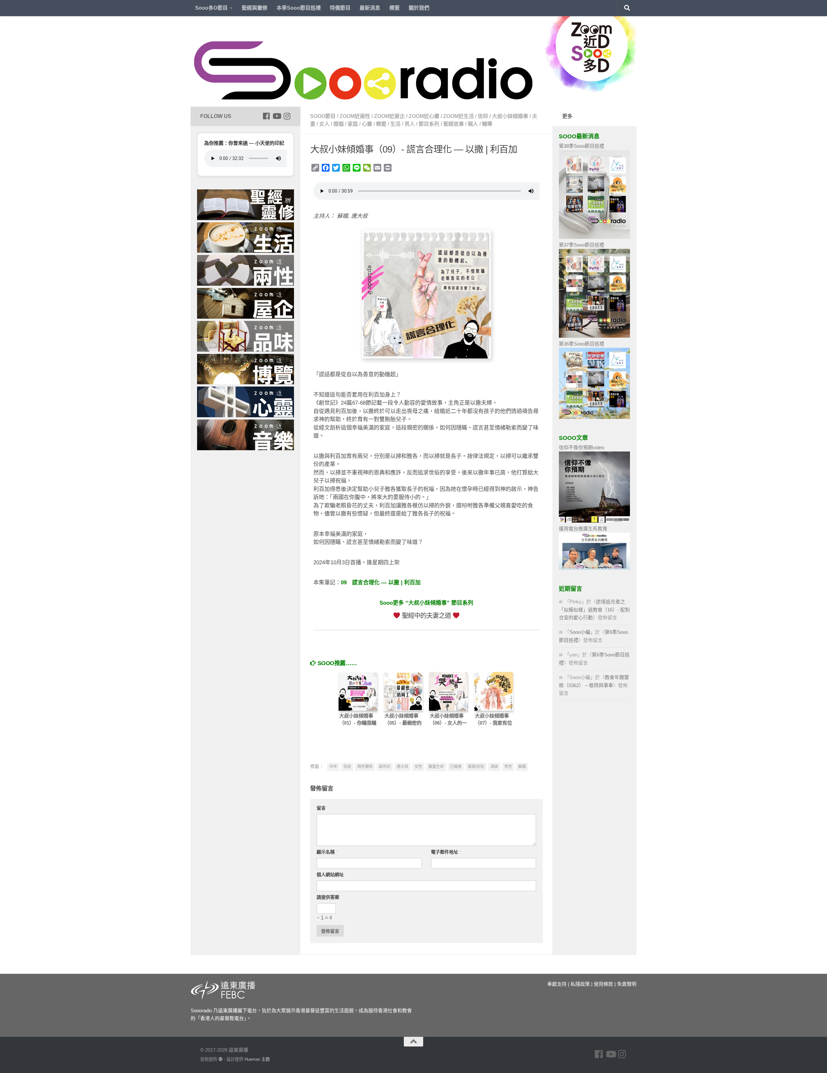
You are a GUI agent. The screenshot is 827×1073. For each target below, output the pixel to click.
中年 (333, 766)
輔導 (487, 124)
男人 (409, 124)
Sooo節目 (323, 116)
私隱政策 (580, 984)
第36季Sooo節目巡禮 (581, 343)
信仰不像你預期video (581, 447)
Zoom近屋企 (389, 116)
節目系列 (429, 124)
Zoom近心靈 (424, 116)
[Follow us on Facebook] (266, 116)
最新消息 (370, 8)
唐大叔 (402, 766)
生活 (395, 124)
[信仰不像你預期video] (594, 521)
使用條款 (603, 984)
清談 (494, 766)
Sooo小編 (580, 632)
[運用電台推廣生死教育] (594, 568)
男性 (508, 766)
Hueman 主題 (257, 1059)
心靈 (367, 124)
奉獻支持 (557, 984)
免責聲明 (626, 984)
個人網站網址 (330, 874)
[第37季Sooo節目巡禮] (594, 336)
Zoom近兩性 (355, 116)
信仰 (483, 116)
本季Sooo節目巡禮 (299, 8)
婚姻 (338, 124)
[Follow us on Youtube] (276, 116)
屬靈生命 (436, 766)
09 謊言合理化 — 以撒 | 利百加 (381, 582)
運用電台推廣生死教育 (583, 528)
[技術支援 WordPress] (220, 1059)
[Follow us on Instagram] (287, 116)
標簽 (394, 8)
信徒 (347, 766)
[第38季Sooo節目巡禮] (594, 237)
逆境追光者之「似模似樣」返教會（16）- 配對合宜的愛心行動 (594, 609)
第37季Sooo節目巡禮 (581, 245)
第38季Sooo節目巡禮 (581, 146)
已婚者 (456, 766)
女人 (324, 124)
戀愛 (381, 124)
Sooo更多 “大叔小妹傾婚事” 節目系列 (426, 603)
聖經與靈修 (254, 8)
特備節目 (340, 8)
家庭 (353, 124)
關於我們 (419, 8)
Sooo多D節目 (211, 8)
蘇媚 (522, 766)
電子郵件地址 (446, 852)
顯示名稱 (327, 852)
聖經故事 (453, 124)
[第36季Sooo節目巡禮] (594, 417)
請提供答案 (328, 897)
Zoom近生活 (458, 116)
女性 (418, 766)
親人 (473, 124)
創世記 (385, 766)
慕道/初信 (476, 766)
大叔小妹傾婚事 (510, 116)
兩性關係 (365, 766)
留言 (321, 808)
